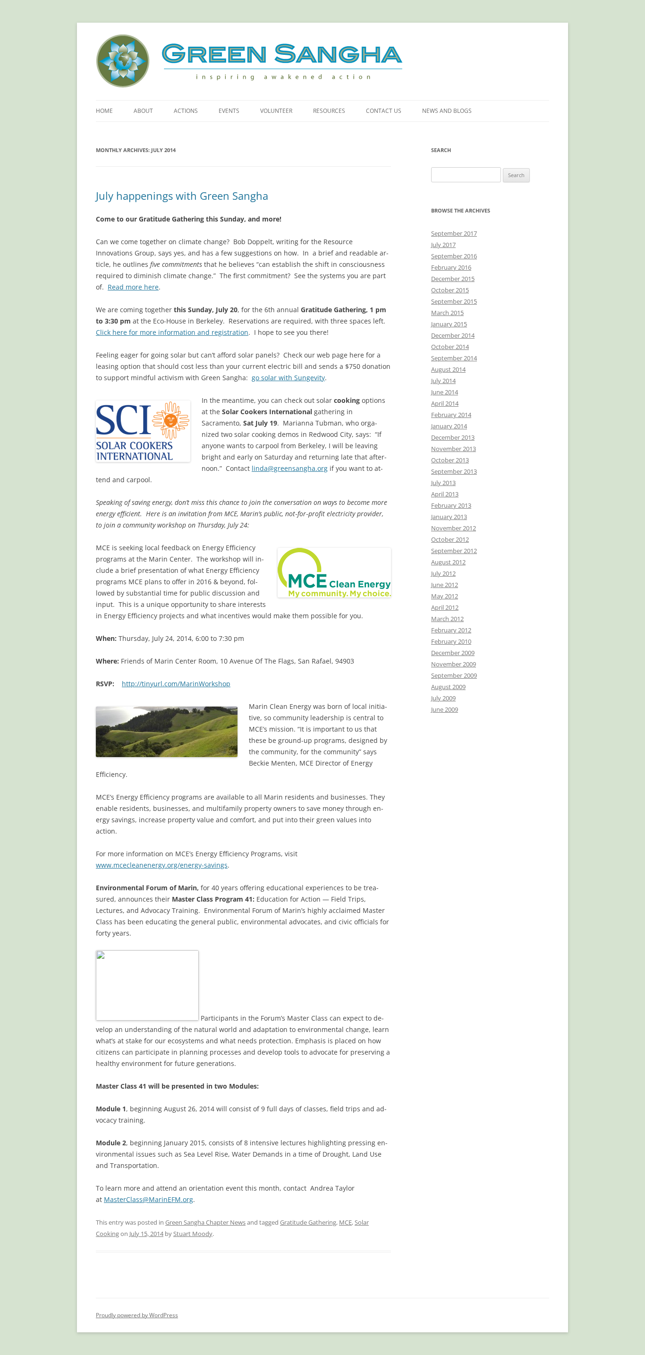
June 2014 (444, 392)
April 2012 (444, 607)
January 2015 (449, 324)
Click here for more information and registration (172, 332)
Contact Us (383, 111)
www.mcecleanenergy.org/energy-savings (162, 865)
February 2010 (451, 641)
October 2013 (450, 460)
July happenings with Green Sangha (182, 195)
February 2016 (451, 267)
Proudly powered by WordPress (137, 1315)
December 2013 (453, 437)
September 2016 (454, 256)
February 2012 (451, 630)
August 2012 (448, 562)
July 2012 (443, 573)
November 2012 (453, 528)
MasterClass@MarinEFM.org (148, 1199)
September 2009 (454, 675)
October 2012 (450, 539)
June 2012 (444, 584)
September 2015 (454, 301)
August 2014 (448, 369)
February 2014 (451, 414)
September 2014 (454, 358)
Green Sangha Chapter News (205, 1222)
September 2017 (454, 233)
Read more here (133, 286)
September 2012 (454, 550)
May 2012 (444, 596)
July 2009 (443, 698)
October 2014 (450, 346)
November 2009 (453, 664)
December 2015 (453, 278)
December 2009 (453, 652)
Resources (329, 111)
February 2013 (451, 505)
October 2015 (450, 290)
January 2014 (449, 426)
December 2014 (453, 335)
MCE (345, 1222)
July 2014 (443, 380)
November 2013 (453, 448)
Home (104, 111)
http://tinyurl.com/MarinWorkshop (176, 683)
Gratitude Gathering (308, 1222)
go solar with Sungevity (288, 377)
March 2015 (447, 312)
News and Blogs (447, 111)
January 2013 (449, 516)
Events (229, 111)
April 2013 (444, 494)
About (143, 111)
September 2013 (454, 471)
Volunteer (276, 111)
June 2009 (444, 709)
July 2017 (443, 244)
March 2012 (447, 618)
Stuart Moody (192, 1233)
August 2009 (448, 686)
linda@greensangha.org (290, 468)
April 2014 (444, 403)
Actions (186, 111)
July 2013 (443, 482)
